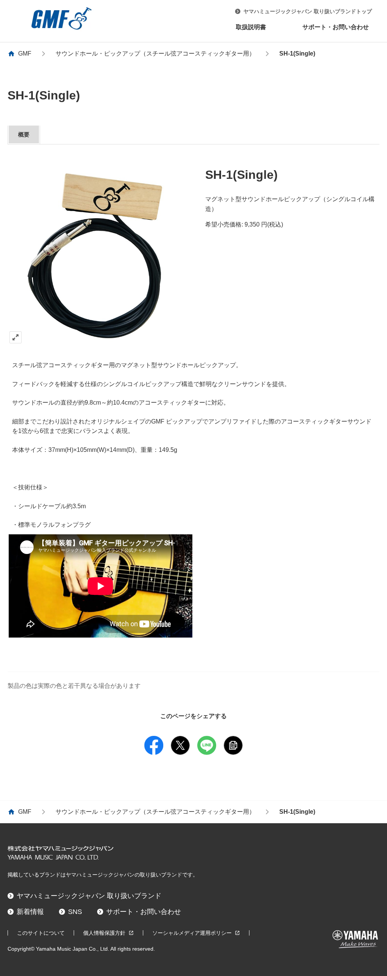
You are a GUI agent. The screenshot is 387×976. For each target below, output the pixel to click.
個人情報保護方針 (104, 933)
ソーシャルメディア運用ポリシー (192, 933)
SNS (75, 911)
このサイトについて (41, 933)
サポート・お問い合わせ (335, 27)
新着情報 (30, 911)
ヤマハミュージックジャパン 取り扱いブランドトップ (307, 11)
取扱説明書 (251, 27)
